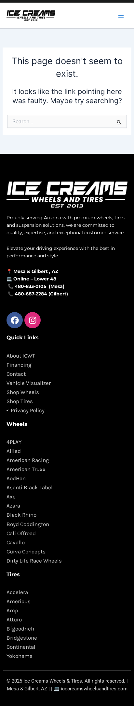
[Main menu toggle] (120, 15)
